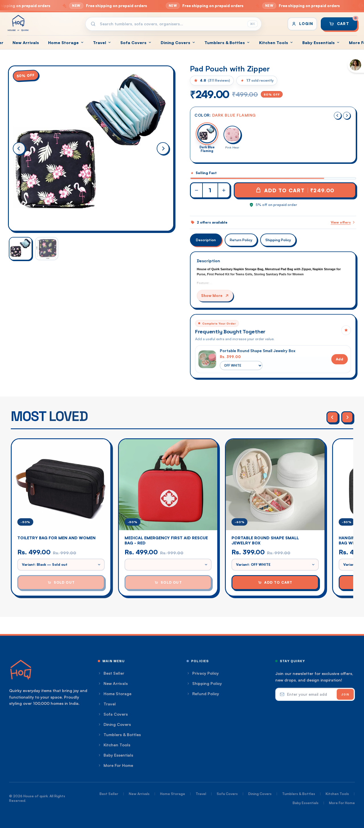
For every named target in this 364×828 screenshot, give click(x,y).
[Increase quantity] (223, 190)
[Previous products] (332, 417)
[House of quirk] (18, 23)
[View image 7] (46, 248)
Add (339, 359)
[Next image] (163, 148)
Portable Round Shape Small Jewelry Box (257, 350)
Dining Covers (175, 42)
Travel (99, 42)
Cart (347, 21)
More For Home (118, 765)
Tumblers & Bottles (224, 42)
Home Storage (63, 42)
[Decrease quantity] (197, 190)
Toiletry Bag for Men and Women (56, 537)
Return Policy (241, 240)
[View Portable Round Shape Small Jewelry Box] (207, 359)
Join (345, 694)
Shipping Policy (278, 240)
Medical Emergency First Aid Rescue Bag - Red (166, 540)
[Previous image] (19, 148)
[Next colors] (346, 115)
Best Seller (114, 673)
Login (306, 23)
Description (206, 240)
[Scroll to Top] (352, 797)
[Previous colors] (337, 115)
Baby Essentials (318, 42)
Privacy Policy (205, 673)
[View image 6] (20, 248)
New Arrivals (26, 42)
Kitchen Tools (273, 42)
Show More (211, 295)
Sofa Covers (133, 42)
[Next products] (347, 417)
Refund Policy (205, 693)
